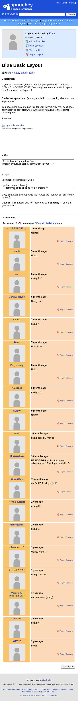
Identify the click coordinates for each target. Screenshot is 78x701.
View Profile (35, 50)
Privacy (56, 689)
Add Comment (53, 223)
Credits (36, 689)
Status (38, 691)
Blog (43, 20)
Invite (37, 23)
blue (10, 72)
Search (71, 14)
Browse (15, 20)
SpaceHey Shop (49, 691)
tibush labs (46, 680)
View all (40, 223)
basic (32, 72)
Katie (52, 33)
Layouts (22, 23)
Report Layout (36, 54)
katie (16, 72)
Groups (69, 20)
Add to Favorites (37, 41)
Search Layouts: (10, 14)
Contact (71, 689)
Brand (29, 689)
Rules (17, 689)
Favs (30, 23)
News (11, 689)
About (57, 23)
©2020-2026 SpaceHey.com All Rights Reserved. (39, 695)
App (44, 23)
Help (58, 2)
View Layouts (36, 46)
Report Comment (66, 241)
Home (7, 20)
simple (24, 72)
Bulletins (52, 20)
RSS (43, 689)
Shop (49, 23)
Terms (48, 689)
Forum (61, 20)
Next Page (67, 666)
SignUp (73, 2)
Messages (35, 20)
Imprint (63, 689)
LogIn (64, 2)
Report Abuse (28, 691)
